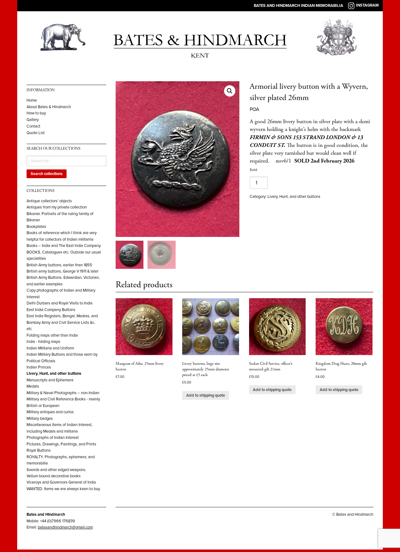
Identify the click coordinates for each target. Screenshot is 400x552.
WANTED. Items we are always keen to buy (63, 488)
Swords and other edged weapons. (56, 469)
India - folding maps (43, 341)
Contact (33, 126)
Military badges (40, 418)
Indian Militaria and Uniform (50, 348)
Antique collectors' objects (49, 200)
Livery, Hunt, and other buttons (54, 373)
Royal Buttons (39, 450)
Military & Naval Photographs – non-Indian (63, 392)
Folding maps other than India (52, 335)
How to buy (36, 113)
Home (32, 100)
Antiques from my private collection (57, 207)
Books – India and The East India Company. (64, 245)
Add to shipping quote (205, 395)
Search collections (46, 173)
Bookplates (36, 226)
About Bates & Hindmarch (49, 107)
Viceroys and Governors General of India (61, 482)
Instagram (367, 5)
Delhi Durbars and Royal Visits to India (59, 303)
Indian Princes (39, 367)
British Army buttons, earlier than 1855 (59, 265)
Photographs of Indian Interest (53, 437)
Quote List (36, 133)
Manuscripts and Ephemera (50, 380)
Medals (33, 386)
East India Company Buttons (51, 309)
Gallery (33, 120)
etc (29, 328)
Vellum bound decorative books (54, 476)
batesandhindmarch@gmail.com (65, 527)
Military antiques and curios (50, 411)
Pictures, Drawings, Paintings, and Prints (61, 444)
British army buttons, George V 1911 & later (62, 271)
